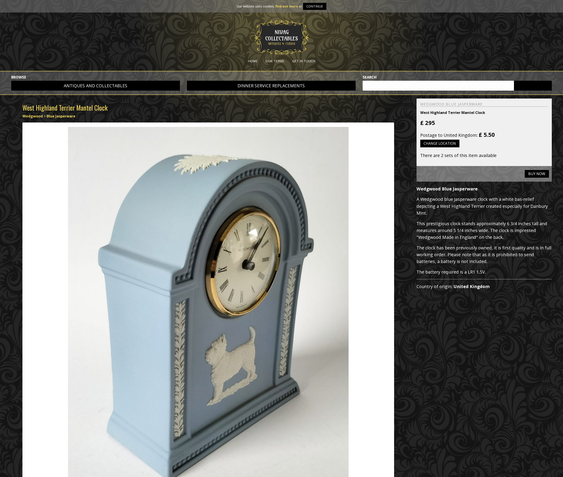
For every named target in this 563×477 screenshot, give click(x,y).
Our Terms (275, 61)
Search (370, 77)
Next (399, 314)
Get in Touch (303, 61)
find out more (286, 6)
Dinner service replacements (271, 86)
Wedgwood (32, 116)
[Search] (533, 86)
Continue (314, 6)
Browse (18, 77)
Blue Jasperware (61, 116)
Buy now (536, 173)
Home (253, 61)
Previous (16, 314)
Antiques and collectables (95, 86)
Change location (440, 143)
